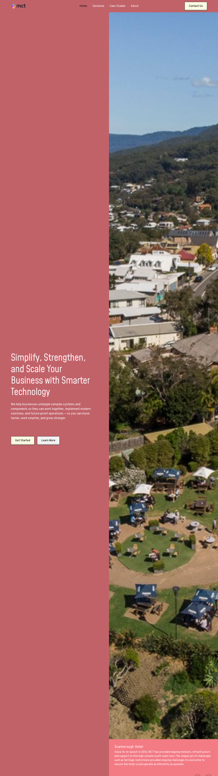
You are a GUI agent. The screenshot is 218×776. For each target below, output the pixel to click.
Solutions (98, 6)
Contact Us (196, 6)
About (134, 6)
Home (83, 6)
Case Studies (117, 6)
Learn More (48, 440)
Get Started (22, 440)
